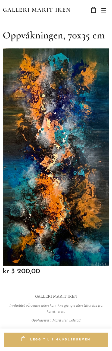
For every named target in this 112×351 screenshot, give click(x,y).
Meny (103, 10)
